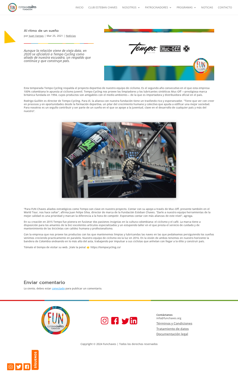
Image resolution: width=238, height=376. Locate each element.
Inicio (79, 7)
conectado (58, 288)
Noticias (207, 7)
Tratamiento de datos (172, 329)
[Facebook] (115, 323)
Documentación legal (172, 334)
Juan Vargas (36, 36)
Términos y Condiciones (174, 323)
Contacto (225, 7)
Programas (185, 7)
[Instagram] (104, 323)
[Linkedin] (133, 323)
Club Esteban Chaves (102, 7)
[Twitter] (125, 323)
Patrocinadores (156, 7)
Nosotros (129, 7)
